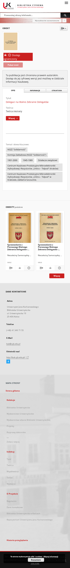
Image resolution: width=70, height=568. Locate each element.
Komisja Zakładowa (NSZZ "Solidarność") (26, 155)
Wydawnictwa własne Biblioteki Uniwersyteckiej (28, 420)
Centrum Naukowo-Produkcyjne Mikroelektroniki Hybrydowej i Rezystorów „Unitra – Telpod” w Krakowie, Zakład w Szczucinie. (31, 177)
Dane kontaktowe (15, 507)
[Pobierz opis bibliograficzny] (10, 268)
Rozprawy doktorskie (16, 432)
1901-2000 (12, 160)
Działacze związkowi (47, 160)
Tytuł (9, 459)
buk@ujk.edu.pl (13, 343)
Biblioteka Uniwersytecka (18, 407)
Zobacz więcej (13, 441)
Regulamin (11, 501)
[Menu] (66, 2)
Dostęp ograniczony (11, 57)
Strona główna (13, 390)
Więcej (57, 275)
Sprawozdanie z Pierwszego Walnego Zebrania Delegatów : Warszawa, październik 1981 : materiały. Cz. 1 (49, 247)
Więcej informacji (50, 556)
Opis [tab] (13, 90)
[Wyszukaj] (65, 15)
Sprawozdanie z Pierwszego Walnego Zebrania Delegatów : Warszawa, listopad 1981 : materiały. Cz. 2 (19, 247)
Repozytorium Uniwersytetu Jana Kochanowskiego (30, 519)
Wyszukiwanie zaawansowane (47, 20)
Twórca (10, 465)
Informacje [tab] (35, 90)
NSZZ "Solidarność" (16, 149)
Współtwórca (13, 471)
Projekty (10, 426)
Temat (10, 477)
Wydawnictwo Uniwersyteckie (20, 413)
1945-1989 (28, 160)
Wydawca (11, 483)
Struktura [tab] (57, 90)
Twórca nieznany (14, 111)
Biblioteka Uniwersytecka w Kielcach (23, 513)
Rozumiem (36, 559)
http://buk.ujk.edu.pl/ (16, 357)
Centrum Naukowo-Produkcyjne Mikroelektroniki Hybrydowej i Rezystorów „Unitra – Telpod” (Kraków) (32, 167)
